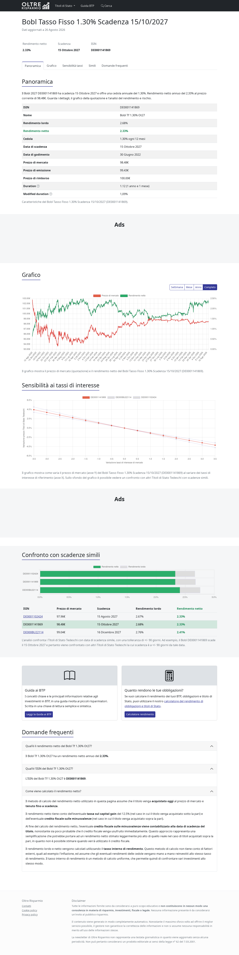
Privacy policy (30, 914)
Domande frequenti (115, 66)
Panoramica (33, 66)
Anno (198, 287)
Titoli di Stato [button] (64, 6)
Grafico (52, 66)
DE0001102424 (33, 616)
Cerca (108, 6)
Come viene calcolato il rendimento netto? (53, 791)
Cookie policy (29, 910)
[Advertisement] (119, 238)
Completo (210, 287)
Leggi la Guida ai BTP (38, 714)
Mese (189, 287)
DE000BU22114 (33, 632)
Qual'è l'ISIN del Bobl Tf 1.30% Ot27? (49, 769)
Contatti (26, 906)
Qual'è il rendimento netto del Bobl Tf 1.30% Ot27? (59, 746)
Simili (92, 66)
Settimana (177, 287)
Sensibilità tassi (72, 66)
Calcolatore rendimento (140, 714)
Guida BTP (87, 6)
